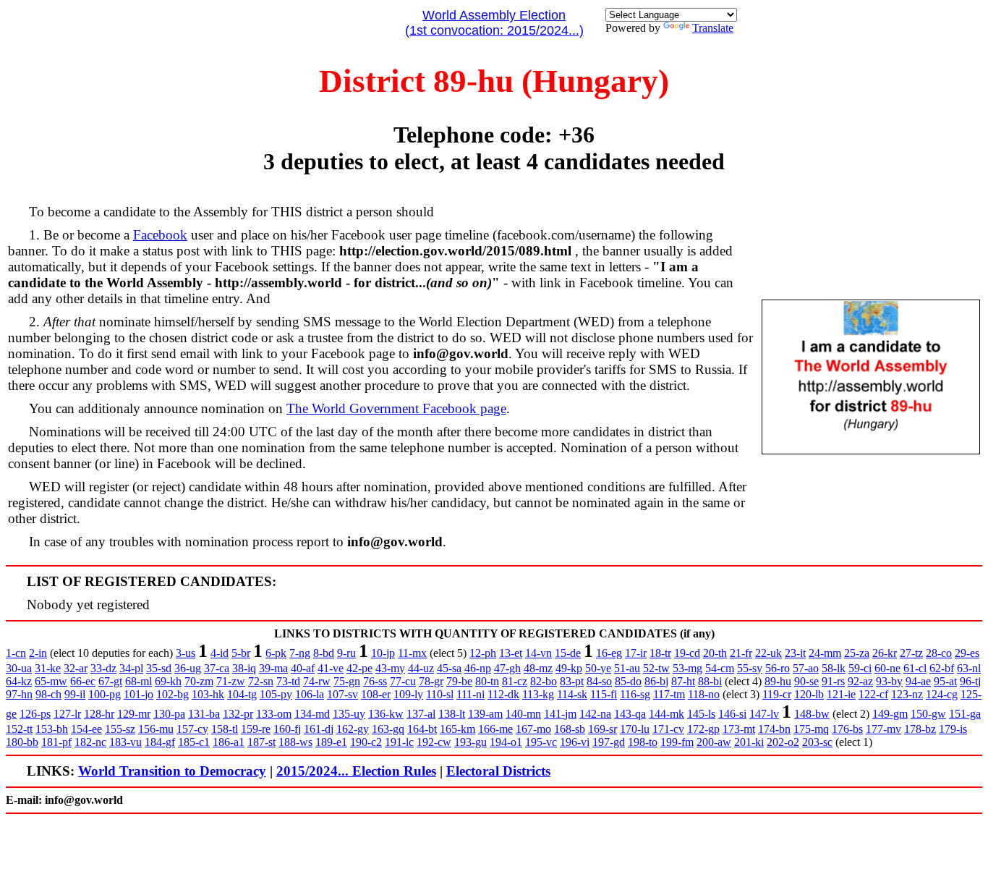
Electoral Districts (498, 771)
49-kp (568, 668)
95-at (945, 681)
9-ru (346, 653)
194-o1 (506, 742)
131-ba (204, 714)
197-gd (608, 742)
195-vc (541, 742)
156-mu (156, 729)
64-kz (19, 681)
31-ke (48, 668)
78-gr (431, 681)
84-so (599, 681)
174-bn (774, 729)
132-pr (238, 714)
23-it (795, 653)
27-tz (911, 653)
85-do (628, 681)
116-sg (635, 694)
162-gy (352, 729)
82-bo (543, 681)
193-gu (470, 742)
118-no (704, 694)
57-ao (806, 668)
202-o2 (783, 742)
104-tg (242, 694)
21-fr (741, 653)
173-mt (739, 729)
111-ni (470, 694)
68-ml (138, 681)
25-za (856, 653)
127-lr (67, 714)
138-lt (451, 714)
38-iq (244, 668)
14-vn (538, 653)
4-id (219, 653)
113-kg (538, 694)
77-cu (403, 681)
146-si (732, 714)
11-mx (412, 653)
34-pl (131, 668)
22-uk (768, 653)
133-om (273, 714)
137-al (420, 714)
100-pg (104, 694)
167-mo (533, 729)
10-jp (383, 653)
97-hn (19, 694)
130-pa (169, 714)
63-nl (969, 668)
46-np (477, 668)
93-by (889, 681)
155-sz (120, 729)
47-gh (507, 668)
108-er (376, 694)
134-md (312, 714)
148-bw (812, 714)
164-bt (422, 729)
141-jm (560, 714)
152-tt (19, 729)
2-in (38, 653)
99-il (74, 694)
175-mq (811, 729)
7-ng (299, 653)
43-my (390, 668)
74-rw (317, 681)
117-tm (669, 694)
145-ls (701, 714)
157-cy (192, 729)
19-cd (687, 653)
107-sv (342, 694)
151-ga (965, 714)
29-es (967, 653)
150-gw (928, 714)
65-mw (51, 681)
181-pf (56, 742)
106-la (309, 694)
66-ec (82, 681)
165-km (457, 729)
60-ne (887, 668)
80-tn (487, 681)
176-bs (847, 729)
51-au (627, 668)
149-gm (890, 714)
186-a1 (228, 742)
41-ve (331, 668)
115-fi (603, 694)
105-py (276, 694)
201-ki (749, 742)
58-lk (834, 668)
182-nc (90, 742)
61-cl (915, 668)
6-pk (275, 653)
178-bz (920, 729)
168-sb (569, 729)
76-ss (375, 681)
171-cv (668, 729)
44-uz (421, 668)
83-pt (572, 681)
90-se (806, 681)
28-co (939, 653)
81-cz (514, 681)
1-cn (16, 653)
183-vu (125, 742)
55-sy (749, 668)
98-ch (48, 694)
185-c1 (194, 742)
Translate (712, 28)
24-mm (825, 653)
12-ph (482, 653)
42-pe (359, 668)
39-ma (273, 668)
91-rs (833, 681)
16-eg (609, 653)
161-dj (318, 729)
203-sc (817, 742)
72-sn (260, 681)
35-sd (158, 668)
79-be (459, 681)
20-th (715, 653)
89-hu (778, 681)
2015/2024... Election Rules (356, 771)
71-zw (230, 681)
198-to (642, 742)
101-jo (138, 694)
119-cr (776, 694)
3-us (185, 653)
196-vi (574, 742)
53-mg (687, 668)
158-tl (224, 729)
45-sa (449, 668)
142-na (595, 714)
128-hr (99, 714)
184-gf (160, 742)
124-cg (942, 694)
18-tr (660, 653)
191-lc (399, 742)
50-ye (598, 668)
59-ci (860, 668)
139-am (485, 714)
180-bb (22, 742)
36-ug (187, 668)
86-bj (656, 681)
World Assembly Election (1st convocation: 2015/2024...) (494, 23)
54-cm (719, 668)
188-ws (295, 742)
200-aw (714, 742)
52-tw (656, 668)
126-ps (35, 714)
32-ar (76, 668)
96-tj (970, 681)
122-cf (873, 694)
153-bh (51, 729)
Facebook (160, 234)
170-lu (635, 729)
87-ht (683, 681)
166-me (495, 729)
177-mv (883, 729)
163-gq (388, 729)
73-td (288, 681)
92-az (860, 681)
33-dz (103, 668)
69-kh (168, 681)
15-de (568, 653)
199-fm (677, 742)
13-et (510, 653)
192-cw (434, 742)
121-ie (841, 694)
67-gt (110, 681)
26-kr (884, 653)
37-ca (216, 668)
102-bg (172, 694)
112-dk (503, 694)
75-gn (346, 681)
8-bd (323, 653)
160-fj (287, 729)
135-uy (349, 714)
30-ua (19, 668)
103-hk (208, 694)
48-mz (538, 668)
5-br (240, 653)
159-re (256, 729)
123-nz (907, 694)
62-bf (941, 668)
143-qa (630, 714)
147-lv (764, 714)
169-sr (602, 729)
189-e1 (331, 742)
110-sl (439, 694)
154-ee (86, 729)
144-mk (666, 714)
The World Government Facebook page (396, 408)
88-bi (710, 681)
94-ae (918, 681)
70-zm (198, 681)
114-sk (572, 694)
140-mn (523, 714)
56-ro (777, 668)
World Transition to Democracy (172, 771)
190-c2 (366, 742)
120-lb (809, 694)
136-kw (386, 714)
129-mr (133, 714)
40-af (303, 668)
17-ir (636, 653)
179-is (953, 729)
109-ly (408, 694)
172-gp (703, 729)
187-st (261, 742)
